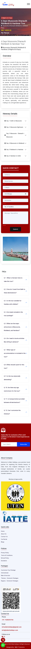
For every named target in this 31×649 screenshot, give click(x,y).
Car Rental (4, 539)
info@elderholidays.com (10, 630)
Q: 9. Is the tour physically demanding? (12, 377)
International (4, 573)
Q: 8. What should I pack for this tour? (14, 366)
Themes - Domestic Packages (9, 578)
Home (2, 531)
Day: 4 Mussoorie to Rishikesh (15, 143)
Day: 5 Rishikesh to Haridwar (14, 149)
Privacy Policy (5, 552)
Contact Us (4, 536)
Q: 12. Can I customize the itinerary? (12, 412)
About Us (3, 534)
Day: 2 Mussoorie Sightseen (14, 127)
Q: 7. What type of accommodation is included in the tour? (14, 353)
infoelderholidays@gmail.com (11, 627)
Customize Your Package (8, 570)
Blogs (2, 542)
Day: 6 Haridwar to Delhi (13, 156)
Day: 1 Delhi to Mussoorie (14, 121)
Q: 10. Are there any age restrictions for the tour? (12, 389)
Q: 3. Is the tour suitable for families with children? (12, 302)
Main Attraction (5, 575)
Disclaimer (4, 560)
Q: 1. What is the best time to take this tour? (13, 279)
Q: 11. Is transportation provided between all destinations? (14, 400)
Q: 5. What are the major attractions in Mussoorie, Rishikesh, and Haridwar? (12, 327)
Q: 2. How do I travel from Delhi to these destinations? (14, 291)
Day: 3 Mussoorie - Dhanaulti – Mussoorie (15, 135)
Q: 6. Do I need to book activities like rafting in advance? (14, 340)
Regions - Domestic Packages (9, 581)
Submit (15, 229)
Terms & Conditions (6, 555)
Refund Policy (5, 558)
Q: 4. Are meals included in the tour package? (13, 313)
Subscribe (23, 444)
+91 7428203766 (7, 620)
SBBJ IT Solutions (20, 647)
